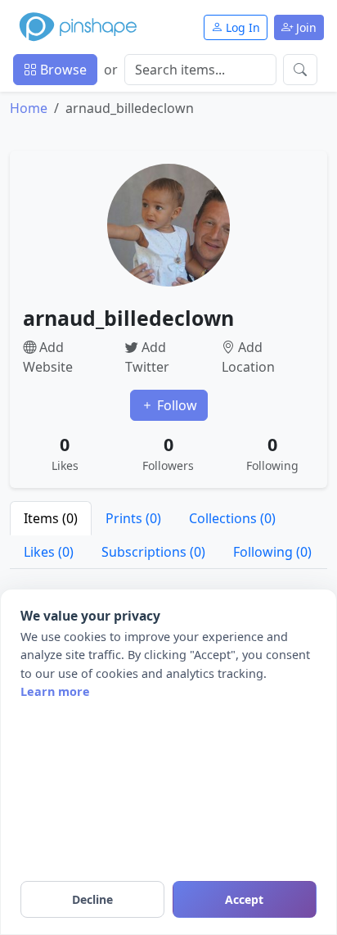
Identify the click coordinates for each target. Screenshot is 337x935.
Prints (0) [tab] (133, 518)
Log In (241, 27)
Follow (175, 405)
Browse (62, 70)
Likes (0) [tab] (49, 552)
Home (28, 108)
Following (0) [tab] (272, 552)
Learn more (55, 691)
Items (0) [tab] (51, 518)
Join (305, 27)
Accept (244, 899)
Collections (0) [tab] (232, 518)
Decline (92, 899)
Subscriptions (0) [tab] (153, 552)
